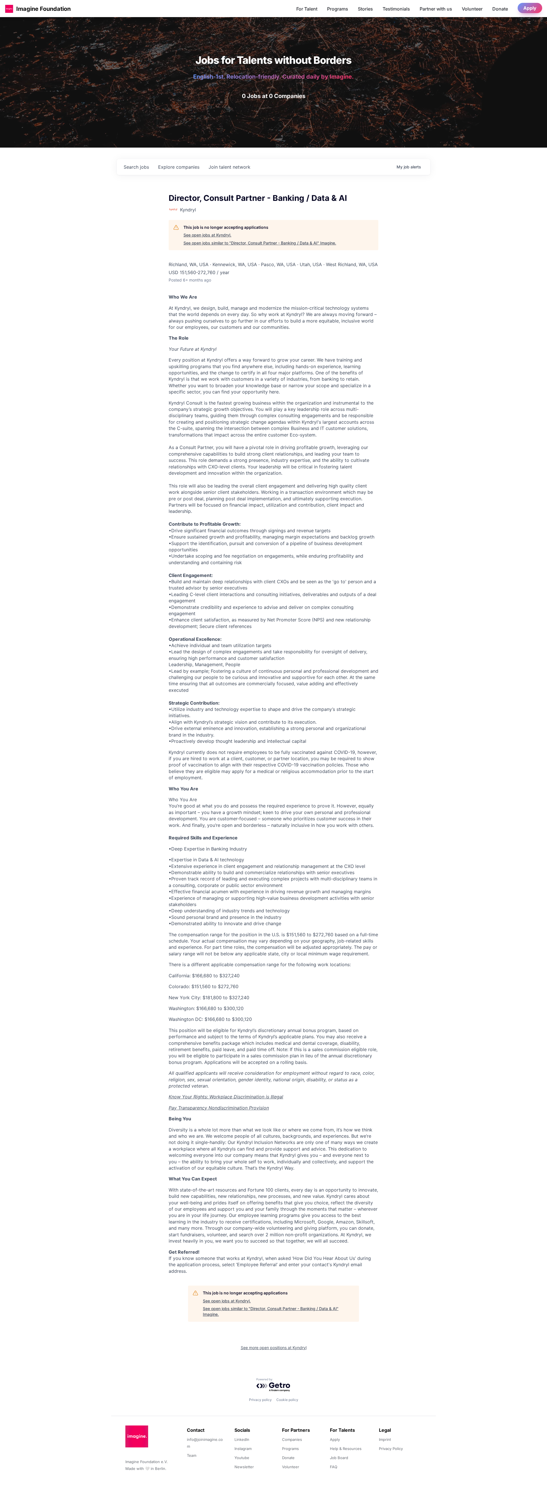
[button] (9, 8)
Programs (337, 9)
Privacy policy (260, 1400)
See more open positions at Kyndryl (274, 1347)
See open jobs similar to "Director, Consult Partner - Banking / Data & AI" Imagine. (259, 242)
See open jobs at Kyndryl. (207, 234)
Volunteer (472, 9)
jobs (136, 167)
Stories (365, 9)
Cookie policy (287, 1400)
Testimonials (396, 9)
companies (178, 167)
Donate (500, 9)
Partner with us (436, 9)
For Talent (306, 9)
